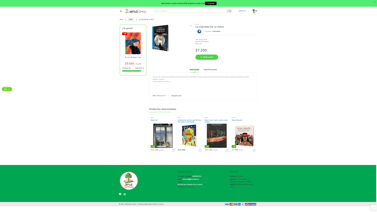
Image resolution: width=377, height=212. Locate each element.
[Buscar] (229, 11)
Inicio (121, 19)
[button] (191, 26)
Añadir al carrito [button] (173, 150)
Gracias (211, 3)
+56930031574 (196, 176)
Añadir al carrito (208, 57)
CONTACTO (242, 11)
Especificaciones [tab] (210, 70)
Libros (131, 19)
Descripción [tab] (194, 70)
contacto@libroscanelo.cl (190, 179)
